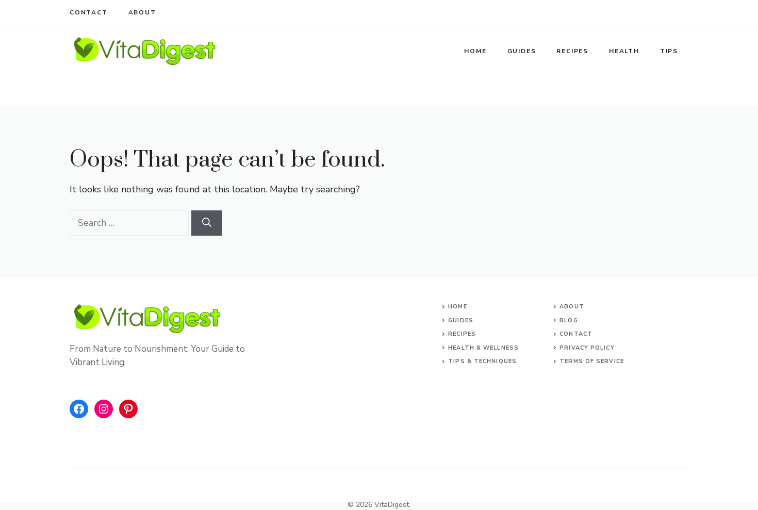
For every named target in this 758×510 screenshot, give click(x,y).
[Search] (206, 223)
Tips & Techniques (482, 361)
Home (475, 51)
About (142, 12)
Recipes (572, 51)
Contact (89, 12)
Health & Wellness (483, 348)
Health (624, 51)
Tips (669, 51)
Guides (521, 51)
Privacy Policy (586, 348)
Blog (568, 320)
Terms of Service (591, 361)
